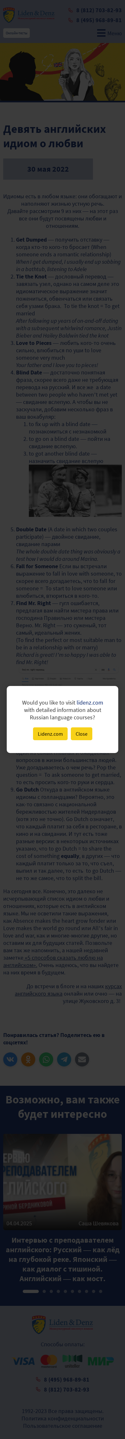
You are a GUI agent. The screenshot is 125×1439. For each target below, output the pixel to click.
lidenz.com (90, 702)
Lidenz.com (50, 734)
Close (82, 734)
